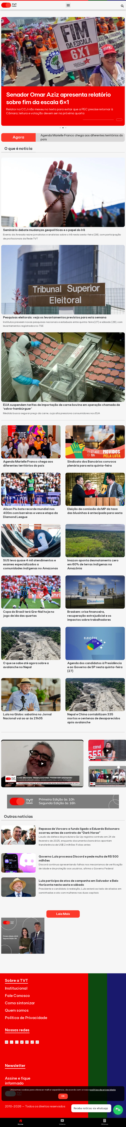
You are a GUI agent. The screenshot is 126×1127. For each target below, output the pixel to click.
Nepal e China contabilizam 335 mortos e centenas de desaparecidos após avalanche (93, 718)
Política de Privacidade (26, 1018)
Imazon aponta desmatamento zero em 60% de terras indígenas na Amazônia (92, 564)
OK (63, 1096)
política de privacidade (103, 1090)
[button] (68, 5)
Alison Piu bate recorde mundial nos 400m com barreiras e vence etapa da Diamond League (30, 513)
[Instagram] (16, 1042)
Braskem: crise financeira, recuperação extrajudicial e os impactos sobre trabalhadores (89, 615)
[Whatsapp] (11, 1042)
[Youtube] (6, 1042)
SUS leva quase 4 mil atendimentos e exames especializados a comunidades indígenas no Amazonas (30, 564)
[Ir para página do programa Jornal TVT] (63, 807)
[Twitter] (22, 1042)
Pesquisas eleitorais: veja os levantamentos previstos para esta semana (54, 317)
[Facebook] (27, 1042)
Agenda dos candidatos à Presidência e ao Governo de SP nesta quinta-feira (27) (94, 667)
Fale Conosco (17, 996)
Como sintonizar (20, 1003)
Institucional (16, 988)
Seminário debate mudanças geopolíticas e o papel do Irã (44, 230)
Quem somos (17, 1010)
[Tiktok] (32, 1042)
